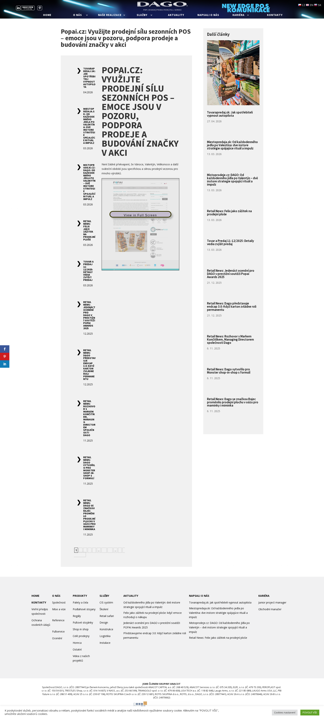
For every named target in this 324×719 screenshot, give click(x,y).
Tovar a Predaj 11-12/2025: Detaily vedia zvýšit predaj (88, 271)
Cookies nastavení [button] (284, 712)
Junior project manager (272, 602)
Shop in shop (80, 629)
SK (319, 5)
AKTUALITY (130, 595)
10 (104, 550)
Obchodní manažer (269, 609)
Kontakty (275, 15)
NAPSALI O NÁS (199, 595)
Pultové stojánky (83, 622)
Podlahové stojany (84, 609)
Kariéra (238, 15)
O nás (77, 15)
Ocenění (57, 638)
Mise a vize (59, 609)
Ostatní (77, 649)
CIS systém (106, 602)
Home (47, 15)
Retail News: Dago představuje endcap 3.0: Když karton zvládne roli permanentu (89, 364)
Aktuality (176, 15)
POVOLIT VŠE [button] (310, 712)
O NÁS (56, 595)
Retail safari (107, 616)
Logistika (105, 636)
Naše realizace (110, 15)
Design (104, 622)
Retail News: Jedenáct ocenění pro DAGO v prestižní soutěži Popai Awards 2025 (89, 315)
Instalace (105, 642)
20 (110, 550)
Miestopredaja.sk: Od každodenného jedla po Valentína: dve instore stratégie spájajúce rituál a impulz (89, 126)
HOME (35, 595)
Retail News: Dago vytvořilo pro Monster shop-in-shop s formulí (89, 468)
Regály (77, 616)
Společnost (59, 602)
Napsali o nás (208, 15)
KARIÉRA (263, 595)
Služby (142, 15)
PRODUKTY (80, 595)
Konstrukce (106, 629)
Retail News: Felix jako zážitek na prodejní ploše (89, 230)
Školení (104, 609)
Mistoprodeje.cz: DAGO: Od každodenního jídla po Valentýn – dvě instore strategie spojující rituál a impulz (89, 182)
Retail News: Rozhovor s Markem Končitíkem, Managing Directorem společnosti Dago (89, 418)
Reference (58, 620)
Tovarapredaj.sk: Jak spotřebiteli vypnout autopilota (89, 78)
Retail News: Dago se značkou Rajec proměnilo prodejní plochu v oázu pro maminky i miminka (89, 515)
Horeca (77, 642)
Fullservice (58, 631)
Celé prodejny (81, 636)
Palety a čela (80, 602)
